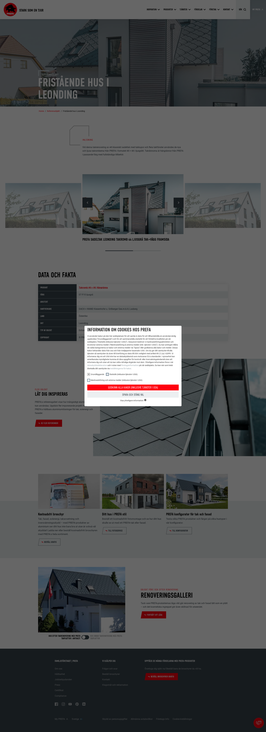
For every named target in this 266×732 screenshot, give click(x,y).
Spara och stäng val (133, 395)
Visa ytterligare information (132, 400)
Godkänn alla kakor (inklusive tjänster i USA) (133, 387)
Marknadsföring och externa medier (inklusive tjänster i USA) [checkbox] (116, 380)
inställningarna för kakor (120, 368)
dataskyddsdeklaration (97, 365)
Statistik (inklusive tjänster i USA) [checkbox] (123, 374)
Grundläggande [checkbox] (97, 374)
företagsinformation (130, 365)
